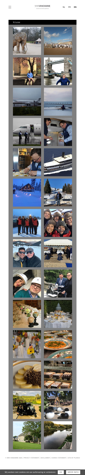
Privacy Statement (31, 458)
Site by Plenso (74, 458)
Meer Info (73, 472)
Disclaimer (45, 458)
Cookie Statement (58, 458)
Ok (60, 472)
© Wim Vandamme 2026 (13, 458)
